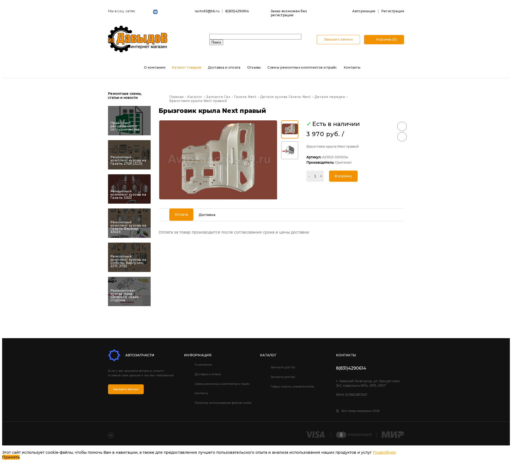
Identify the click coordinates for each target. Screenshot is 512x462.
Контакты (352, 67)
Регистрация (392, 11)
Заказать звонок (338, 39)
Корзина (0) (386, 39)
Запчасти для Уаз (283, 377)
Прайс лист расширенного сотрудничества (124, 126)
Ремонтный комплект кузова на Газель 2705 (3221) (128, 160)
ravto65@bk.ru (207, 11)
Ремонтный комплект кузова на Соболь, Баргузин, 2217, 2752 (128, 261)
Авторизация (363, 11)
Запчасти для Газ (283, 367)
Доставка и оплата (224, 67)
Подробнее (384, 452)
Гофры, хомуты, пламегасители (292, 386)
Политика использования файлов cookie (223, 403)
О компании (154, 67)
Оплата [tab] (181, 214)
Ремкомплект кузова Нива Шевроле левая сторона (124, 295)
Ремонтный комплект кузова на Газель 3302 (128, 194)
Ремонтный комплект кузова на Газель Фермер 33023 (128, 227)
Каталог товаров (186, 67)
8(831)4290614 (237, 11)
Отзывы (254, 67)
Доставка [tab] (207, 214)
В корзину (343, 176)
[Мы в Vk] (155, 12)
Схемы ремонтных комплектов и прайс (302, 67)
